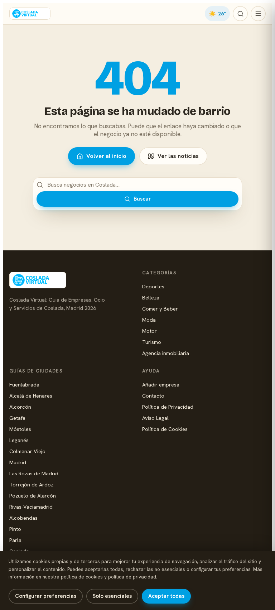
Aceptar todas (166, 596)
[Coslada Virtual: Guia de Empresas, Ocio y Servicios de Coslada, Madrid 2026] (29, 14)
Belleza (150, 297)
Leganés (19, 440)
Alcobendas (23, 517)
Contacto (153, 395)
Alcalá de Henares (30, 395)
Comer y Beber (160, 308)
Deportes (153, 286)
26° (217, 13)
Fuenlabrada (24, 384)
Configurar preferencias (45, 596)
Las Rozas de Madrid (33, 473)
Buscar (142, 198)
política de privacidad (132, 576)
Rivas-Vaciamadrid (31, 506)
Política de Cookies (165, 429)
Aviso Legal (155, 417)
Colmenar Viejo (27, 451)
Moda (149, 319)
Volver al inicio (106, 156)
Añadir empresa (160, 384)
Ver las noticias (178, 156)
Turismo (151, 341)
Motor (149, 330)
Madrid (17, 462)
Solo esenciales (112, 596)
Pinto (15, 528)
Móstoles (20, 429)
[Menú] (258, 13)
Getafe (17, 417)
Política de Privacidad (167, 406)
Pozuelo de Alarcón (32, 495)
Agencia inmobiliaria (165, 353)
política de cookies (82, 576)
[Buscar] (240, 13)
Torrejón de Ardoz (31, 484)
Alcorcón (20, 406)
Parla (15, 540)
